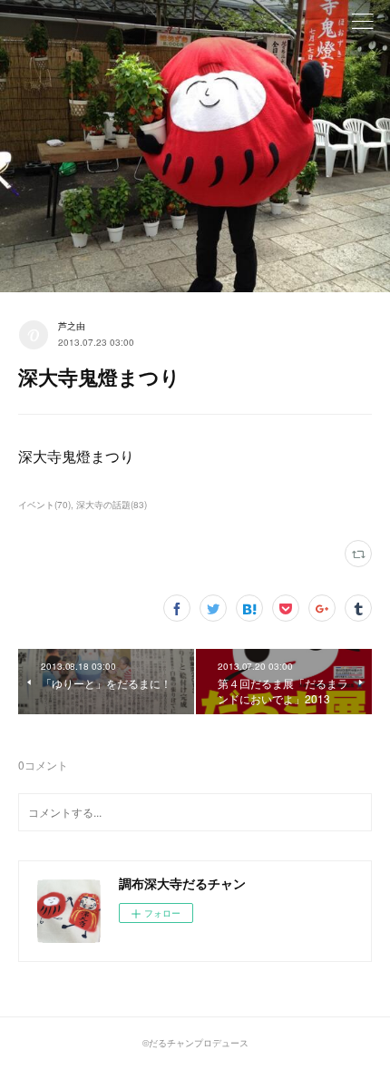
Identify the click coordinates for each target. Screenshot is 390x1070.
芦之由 (71, 325)
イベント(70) (44, 504)
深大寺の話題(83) (111, 504)
